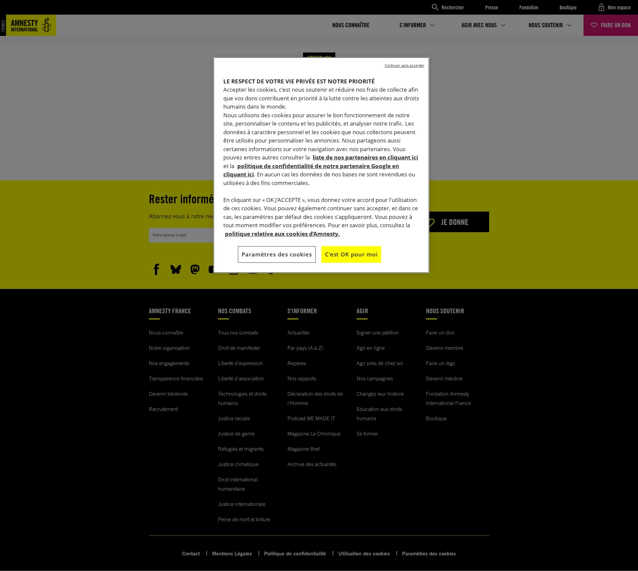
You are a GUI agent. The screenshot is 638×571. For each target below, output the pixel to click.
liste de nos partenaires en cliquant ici (365, 157)
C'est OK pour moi (351, 254)
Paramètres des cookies (277, 254)
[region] (321, 165)
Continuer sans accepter (404, 65)
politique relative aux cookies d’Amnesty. (282, 234)
